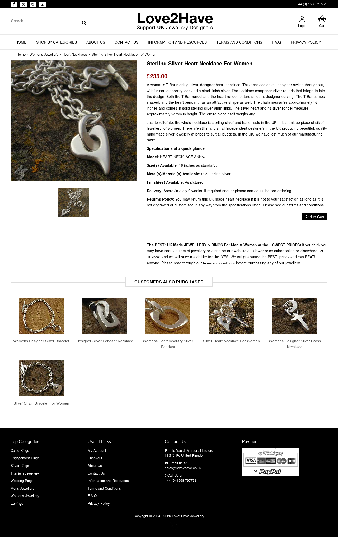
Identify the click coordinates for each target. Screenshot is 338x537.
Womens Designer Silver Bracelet (41, 341)
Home (20, 42)
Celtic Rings (20, 450)
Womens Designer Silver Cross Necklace (295, 343)
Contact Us (126, 42)
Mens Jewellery (22, 488)
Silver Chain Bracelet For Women (41, 403)
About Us (95, 42)
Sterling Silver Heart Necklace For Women (124, 54)
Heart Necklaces (75, 54)
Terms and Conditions (239, 42)
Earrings (17, 503)
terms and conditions (219, 262)
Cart (322, 25)
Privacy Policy (306, 42)
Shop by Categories (56, 42)
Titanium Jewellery (25, 473)
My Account (97, 450)
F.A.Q (276, 42)
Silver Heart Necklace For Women (231, 341)
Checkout (95, 457)
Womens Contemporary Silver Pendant (168, 343)
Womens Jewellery (44, 54)
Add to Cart (314, 216)
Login (302, 25)
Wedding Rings (22, 480)
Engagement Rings (25, 457)
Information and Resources (177, 42)
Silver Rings (20, 465)
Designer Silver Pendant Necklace (104, 341)
